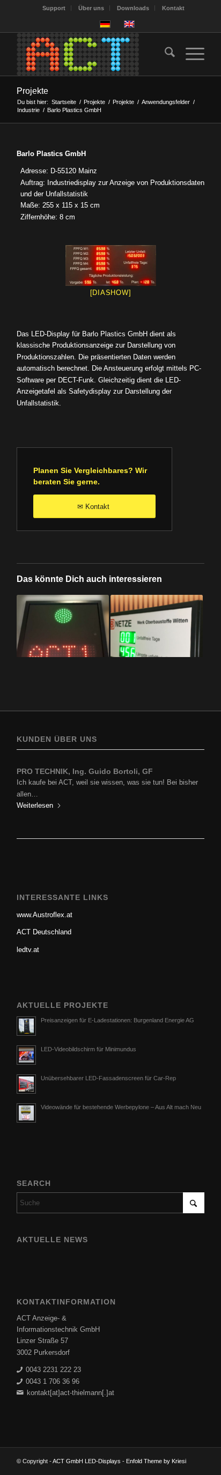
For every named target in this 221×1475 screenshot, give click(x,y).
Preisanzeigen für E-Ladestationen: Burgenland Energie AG (117, 1020)
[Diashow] (110, 293)
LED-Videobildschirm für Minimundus (88, 1049)
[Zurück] (33, 787)
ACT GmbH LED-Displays (87, 1461)
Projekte (32, 90)
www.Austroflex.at (44, 915)
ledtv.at (28, 950)
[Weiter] (188, 787)
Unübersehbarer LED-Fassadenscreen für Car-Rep (108, 1078)
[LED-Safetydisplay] (110, 265)
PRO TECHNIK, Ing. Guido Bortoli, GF (85, 771)
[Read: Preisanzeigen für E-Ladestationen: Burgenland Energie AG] (26, 1026)
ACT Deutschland (44, 932)
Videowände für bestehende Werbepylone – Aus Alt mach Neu (121, 1107)
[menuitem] (54, 8)
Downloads (133, 8)
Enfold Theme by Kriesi (156, 1461)
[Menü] (189, 54)
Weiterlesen (35, 805)
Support (53, 8)
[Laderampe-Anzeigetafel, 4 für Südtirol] (63, 641)
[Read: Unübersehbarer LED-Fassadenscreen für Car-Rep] (26, 1084)
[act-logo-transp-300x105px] (92, 54)
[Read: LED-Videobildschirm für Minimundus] (26, 1055)
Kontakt (173, 8)
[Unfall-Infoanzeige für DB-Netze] (156, 641)
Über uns (91, 8)
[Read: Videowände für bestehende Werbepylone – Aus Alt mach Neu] (26, 1113)
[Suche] (164, 54)
